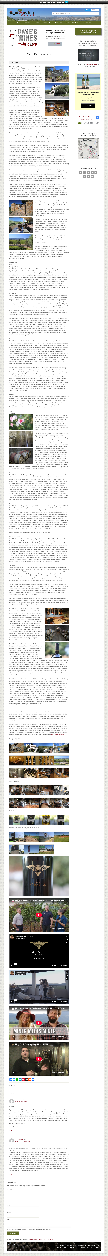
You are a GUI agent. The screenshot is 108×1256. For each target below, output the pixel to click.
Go (66, 2)
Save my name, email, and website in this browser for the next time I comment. (29, 1229)
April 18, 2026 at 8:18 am (22, 1102)
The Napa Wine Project (21, 12)
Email (9, 1212)
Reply (10, 1130)
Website (9, 1220)
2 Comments (43, 58)
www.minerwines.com (57, 734)
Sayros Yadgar (19, 1139)
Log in (97, 1245)
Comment (10, 1189)
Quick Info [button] (15, 62)
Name (9, 1205)
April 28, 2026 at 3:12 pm (22, 1141)
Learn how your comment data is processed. (41, 1239)
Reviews (16, 1085)
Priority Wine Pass (92, 64)
